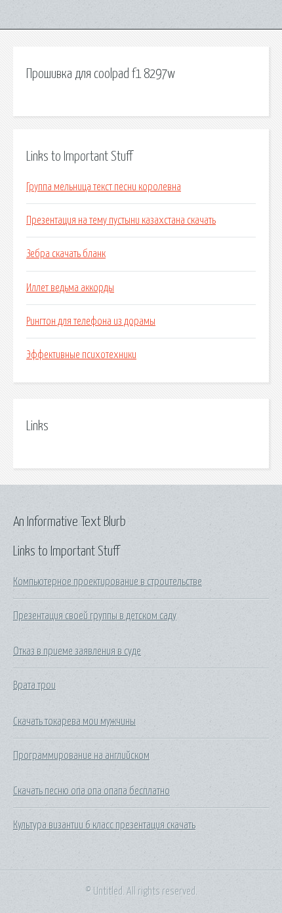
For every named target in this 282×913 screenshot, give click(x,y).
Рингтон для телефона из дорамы (90, 321)
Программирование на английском (81, 755)
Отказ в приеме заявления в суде (77, 651)
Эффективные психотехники (81, 355)
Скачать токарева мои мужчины (74, 721)
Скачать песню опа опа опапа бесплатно (91, 791)
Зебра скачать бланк (66, 254)
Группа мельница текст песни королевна (103, 187)
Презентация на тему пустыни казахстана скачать (121, 220)
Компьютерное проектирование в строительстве (107, 582)
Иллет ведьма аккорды (70, 288)
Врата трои (34, 685)
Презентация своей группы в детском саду (94, 616)
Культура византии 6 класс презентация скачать (104, 825)
